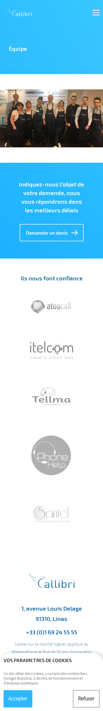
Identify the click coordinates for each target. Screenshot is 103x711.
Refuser (86, 698)
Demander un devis (47, 233)
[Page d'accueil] (30, 11)
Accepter (18, 698)
